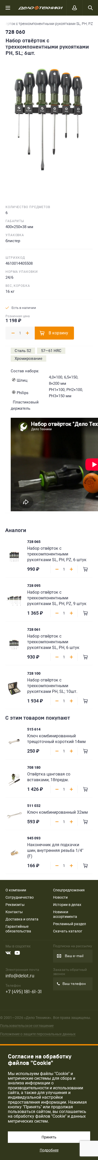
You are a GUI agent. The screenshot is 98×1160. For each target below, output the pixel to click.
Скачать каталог (67, 931)
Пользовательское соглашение (27, 1026)
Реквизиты (15, 905)
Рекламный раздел (69, 924)
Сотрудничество (19, 897)
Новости (60, 897)
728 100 (34, 673)
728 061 (34, 629)
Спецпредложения (69, 890)
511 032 (34, 806)
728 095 (34, 586)
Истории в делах (67, 905)
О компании (15, 890)
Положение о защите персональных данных (38, 1034)
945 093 (34, 838)
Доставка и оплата (21, 919)
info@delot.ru (19, 976)
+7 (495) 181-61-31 (23, 992)
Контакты (14, 912)
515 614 (34, 729)
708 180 (34, 767)
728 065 (34, 542)
